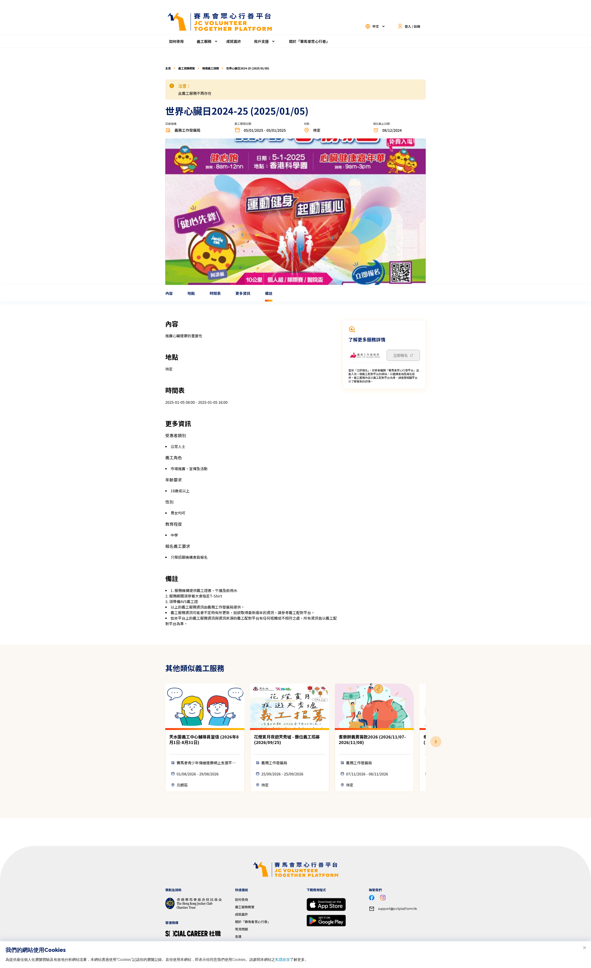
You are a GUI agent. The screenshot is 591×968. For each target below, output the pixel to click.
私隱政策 (282, 959)
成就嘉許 (233, 41)
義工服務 (204, 41)
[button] (425, 741)
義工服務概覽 (186, 68)
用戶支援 (261, 41)
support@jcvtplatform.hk (397, 909)
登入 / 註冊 (412, 26)
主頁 (168, 68)
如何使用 (176, 41)
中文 (375, 26)
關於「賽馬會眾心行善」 (309, 41)
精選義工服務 (210, 68)
